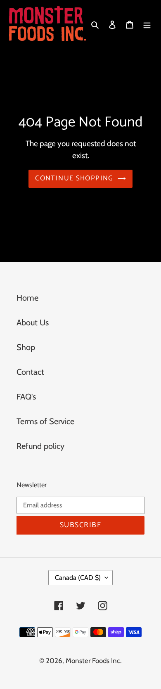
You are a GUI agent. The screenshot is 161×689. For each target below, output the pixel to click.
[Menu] (147, 23)
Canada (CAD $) (78, 578)
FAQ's (26, 397)
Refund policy (40, 446)
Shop (26, 347)
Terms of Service (45, 421)
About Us (33, 322)
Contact (30, 372)
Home (27, 298)
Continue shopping (74, 178)
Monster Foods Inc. (94, 660)
